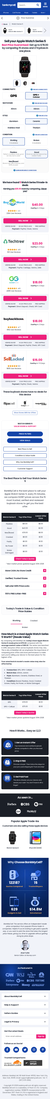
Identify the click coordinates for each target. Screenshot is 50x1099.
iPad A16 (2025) (35, 848)
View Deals (25, 440)
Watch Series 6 (13, 848)
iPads (26, 13)
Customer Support (25, 469)
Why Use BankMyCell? (25, 462)
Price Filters (25, 434)
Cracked (33, 620)
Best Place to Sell (25, 449)
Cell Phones (16, 13)
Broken (25, 627)
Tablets (34, 13)
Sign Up (41, 1036)
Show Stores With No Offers (25, 413)
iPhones (6, 13)
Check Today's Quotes (25, 559)
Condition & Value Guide (25, 455)
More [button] (42, 13)
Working (16, 620)
